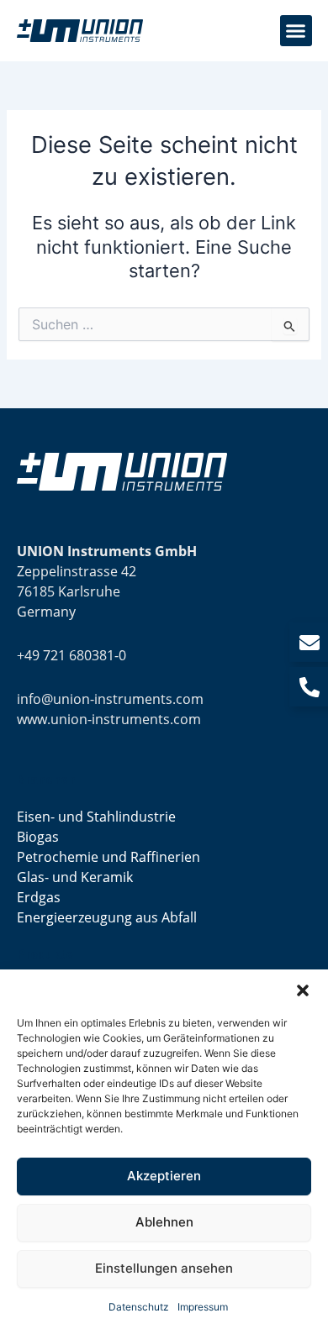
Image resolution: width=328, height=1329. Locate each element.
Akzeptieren (164, 1176)
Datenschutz (138, 1306)
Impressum (202, 1306)
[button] (302, 990)
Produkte (45, 954)
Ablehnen (164, 1222)
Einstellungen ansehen (164, 1268)
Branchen (46, 779)
